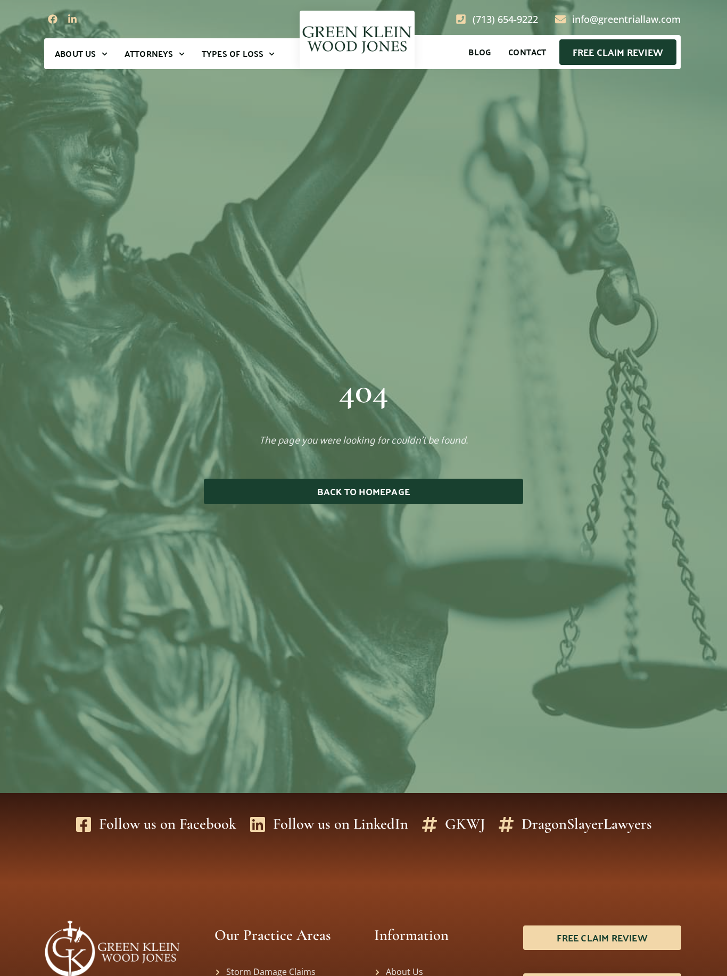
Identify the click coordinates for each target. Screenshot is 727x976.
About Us (75, 53)
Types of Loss (233, 53)
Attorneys (149, 53)
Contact (527, 52)
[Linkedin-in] (71, 19)
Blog (479, 52)
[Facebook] (52, 19)
